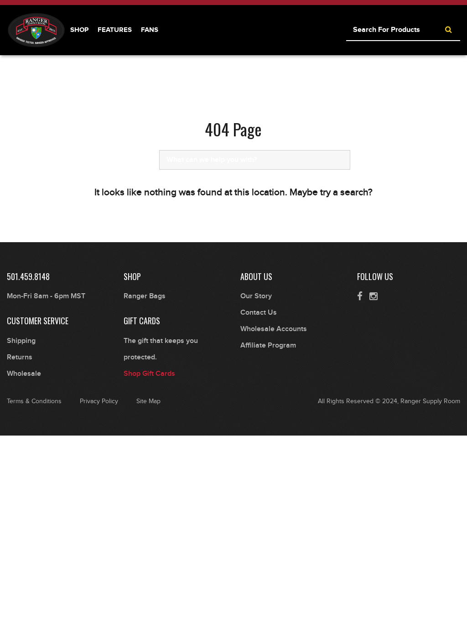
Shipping (21, 341)
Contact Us (258, 312)
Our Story (256, 296)
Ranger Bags (145, 296)
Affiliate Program (268, 345)
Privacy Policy (99, 401)
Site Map (148, 401)
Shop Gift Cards (149, 373)
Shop (79, 30)
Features (115, 30)
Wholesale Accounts (273, 329)
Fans (149, 30)
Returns (19, 357)
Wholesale (24, 373)
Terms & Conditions (34, 401)
